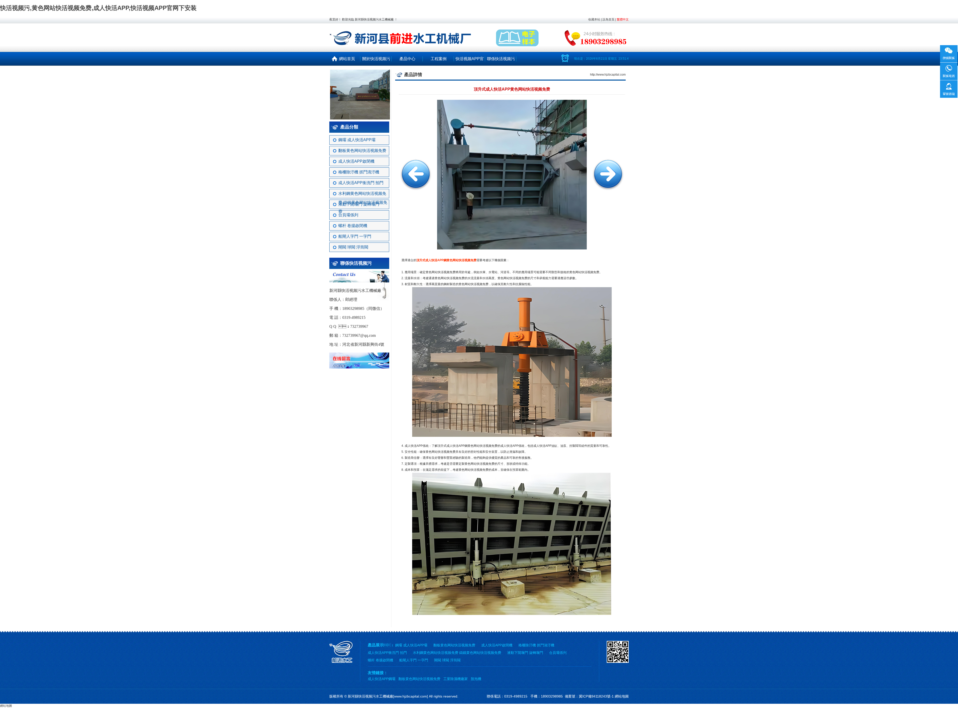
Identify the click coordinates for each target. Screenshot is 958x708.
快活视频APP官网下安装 (470, 66)
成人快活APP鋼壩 (381, 679)
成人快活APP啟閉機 (356, 161)
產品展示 (376, 645)
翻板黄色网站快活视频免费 (362, 150)
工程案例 (439, 59)
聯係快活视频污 (501, 59)
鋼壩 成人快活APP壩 (356, 140)
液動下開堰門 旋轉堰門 (358, 204)
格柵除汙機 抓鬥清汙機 (358, 172)
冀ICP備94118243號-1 (596, 696)
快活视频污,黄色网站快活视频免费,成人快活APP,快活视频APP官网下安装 (98, 7)
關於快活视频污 (376, 59)
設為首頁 (608, 19)
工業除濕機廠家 (455, 679)
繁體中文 (623, 19)
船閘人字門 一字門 (354, 236)
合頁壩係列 (348, 215)
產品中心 (407, 59)
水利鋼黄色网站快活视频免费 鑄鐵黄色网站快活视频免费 (362, 194)
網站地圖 (622, 696)
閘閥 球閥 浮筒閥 (353, 247)
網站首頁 (345, 59)
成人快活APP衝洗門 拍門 (360, 183)
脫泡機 (476, 679)
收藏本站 (594, 19)
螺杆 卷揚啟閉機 (352, 226)
